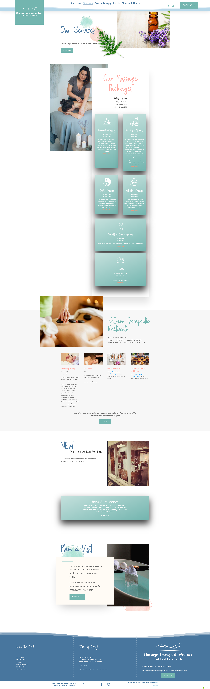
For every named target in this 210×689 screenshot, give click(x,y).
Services (88, 4)
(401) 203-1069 (85, 665)
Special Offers (130, 4)
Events (116, 4)
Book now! (67, 50)
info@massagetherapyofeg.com (94, 669)
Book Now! (105, 421)
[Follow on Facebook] (168, 6)
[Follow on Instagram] (173, 6)
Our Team (75, 4)
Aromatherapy (103, 4)
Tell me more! (168, 675)
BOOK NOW (106, 153)
